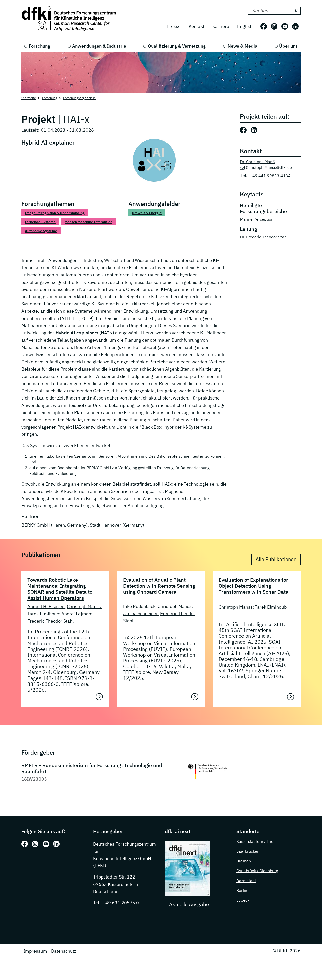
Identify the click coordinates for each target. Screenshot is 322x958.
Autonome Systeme (41, 231)
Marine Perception (256, 219)
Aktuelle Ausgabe (189, 904)
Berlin (241, 890)
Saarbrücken (247, 851)
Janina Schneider (140, 613)
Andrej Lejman (76, 614)
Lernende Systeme (40, 222)
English (244, 26)
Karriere (220, 26)
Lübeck (242, 900)
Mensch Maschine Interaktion (88, 222)
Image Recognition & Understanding (55, 213)
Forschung (39, 46)
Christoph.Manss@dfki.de (269, 167)
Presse (174, 26)
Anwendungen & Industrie (99, 46)
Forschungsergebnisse (79, 98)
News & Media (242, 46)
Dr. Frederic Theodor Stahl (264, 237)
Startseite (28, 98)
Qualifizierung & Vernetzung (177, 46)
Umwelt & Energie (147, 213)
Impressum (35, 951)
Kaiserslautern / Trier (255, 841)
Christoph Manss (84, 606)
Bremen (243, 860)
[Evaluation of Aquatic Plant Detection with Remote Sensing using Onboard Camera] (195, 697)
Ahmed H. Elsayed (46, 606)
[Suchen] (296, 11)
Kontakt (196, 26)
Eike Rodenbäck (139, 606)
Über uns (288, 46)
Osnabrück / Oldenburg (257, 870)
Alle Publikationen (276, 559)
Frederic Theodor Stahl (50, 621)
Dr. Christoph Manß (257, 161)
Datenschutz (63, 951)
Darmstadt (246, 880)
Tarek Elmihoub (43, 614)
